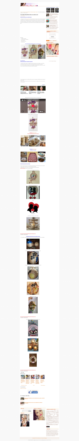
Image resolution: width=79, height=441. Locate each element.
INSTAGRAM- (26, 234)
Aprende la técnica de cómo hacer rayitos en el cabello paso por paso (54, 15)
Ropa (51, 421)
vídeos (56, 424)
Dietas (54, 412)
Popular (48, 40)
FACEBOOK (22, 234)
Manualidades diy (50, 416)
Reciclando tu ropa (54, 420)
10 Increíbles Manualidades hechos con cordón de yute (29, 14)
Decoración (48, 412)
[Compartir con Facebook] (23, 372)
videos (54, 424)
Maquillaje (50, 418)
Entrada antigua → (43, 385)
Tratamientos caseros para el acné (54, 423)
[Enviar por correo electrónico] (21, 372)
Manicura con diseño (54, 414)
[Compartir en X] (22, 372)
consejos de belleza (50, 411)
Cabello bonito (56, 410)
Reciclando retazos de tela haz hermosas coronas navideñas (33, 402)
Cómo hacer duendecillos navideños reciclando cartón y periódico (34, 398)
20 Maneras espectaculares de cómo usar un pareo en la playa (23, 381)
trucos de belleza (49, 424)
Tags (50, 40)
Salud (54, 421)
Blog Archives (54, 40)
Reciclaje (50, 420)
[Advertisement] (27, 9)
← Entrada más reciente (24, 385)
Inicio (34, 385)
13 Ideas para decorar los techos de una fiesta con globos (42, 381)
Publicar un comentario (23, 388)
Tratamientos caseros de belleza (52, 423)
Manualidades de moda (52, 415)
